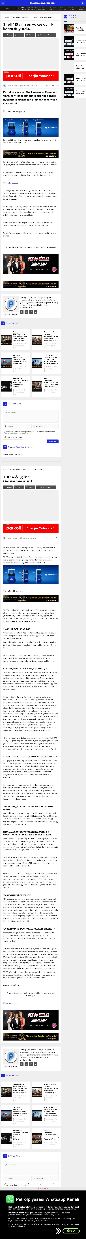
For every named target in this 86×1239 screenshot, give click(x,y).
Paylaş (9, 35)
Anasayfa (6, 17)
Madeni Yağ (16, 17)
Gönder (32, 35)
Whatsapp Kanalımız (47, 35)
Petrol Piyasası (12, 85)
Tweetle (20, 35)
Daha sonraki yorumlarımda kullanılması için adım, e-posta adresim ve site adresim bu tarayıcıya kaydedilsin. (30, 432)
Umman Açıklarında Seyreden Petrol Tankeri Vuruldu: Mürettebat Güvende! (33, 8)
